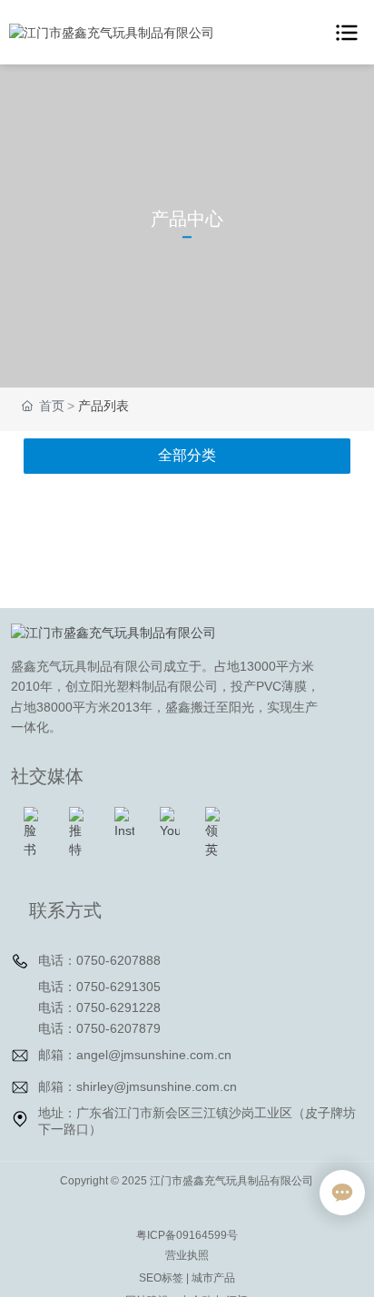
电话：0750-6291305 (99, 986)
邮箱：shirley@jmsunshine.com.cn (137, 1086)
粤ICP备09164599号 (187, 1235)
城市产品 (213, 1278)
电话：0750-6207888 (99, 960)
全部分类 (187, 455)
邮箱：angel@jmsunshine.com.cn (134, 1054)
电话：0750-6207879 (99, 1028)
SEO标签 (161, 1278)
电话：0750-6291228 (99, 1007)
